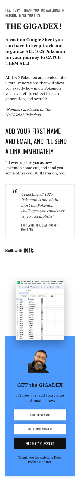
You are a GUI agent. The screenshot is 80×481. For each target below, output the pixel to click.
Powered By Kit (19, 250)
